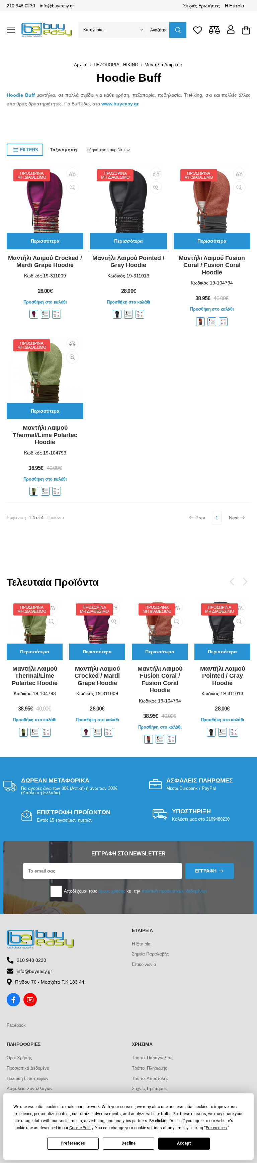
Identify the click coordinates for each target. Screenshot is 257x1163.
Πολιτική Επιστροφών (28, 1078)
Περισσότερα (45, 241)
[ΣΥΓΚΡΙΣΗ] (72, 174)
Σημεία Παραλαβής (150, 954)
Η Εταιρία (234, 5)
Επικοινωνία (144, 964)
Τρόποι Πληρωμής (149, 1068)
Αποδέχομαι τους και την (135, 891)
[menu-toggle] (11, 30)
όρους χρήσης (111, 891)
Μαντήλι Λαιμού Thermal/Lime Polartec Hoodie (45, 434)
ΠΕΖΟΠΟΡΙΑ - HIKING (116, 64)
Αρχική (80, 64)
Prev (200, 517)
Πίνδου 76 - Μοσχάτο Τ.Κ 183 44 (49, 982)
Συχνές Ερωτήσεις (201, 5)
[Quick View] (72, 187)
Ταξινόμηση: (64, 149)
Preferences (73, 1143)
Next (234, 517)
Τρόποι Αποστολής (150, 1078)
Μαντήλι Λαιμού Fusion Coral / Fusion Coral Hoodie (212, 265)
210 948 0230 (21, 5)
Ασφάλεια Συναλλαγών (30, 1088)
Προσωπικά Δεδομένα (28, 1068)
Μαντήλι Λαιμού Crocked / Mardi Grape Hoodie (45, 262)
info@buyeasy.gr (57, 5)
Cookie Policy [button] (81, 1128)
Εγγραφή (206, 871)
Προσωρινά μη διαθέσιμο (31, 175)
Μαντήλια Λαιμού (161, 64)
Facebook (16, 1025)
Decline (128, 1143)
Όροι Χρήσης (19, 1057)
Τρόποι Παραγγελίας (152, 1057)
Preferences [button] (216, 1128)
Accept (184, 1143)
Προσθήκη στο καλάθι (45, 302)
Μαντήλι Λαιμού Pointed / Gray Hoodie (128, 262)
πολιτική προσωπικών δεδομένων (174, 891)
